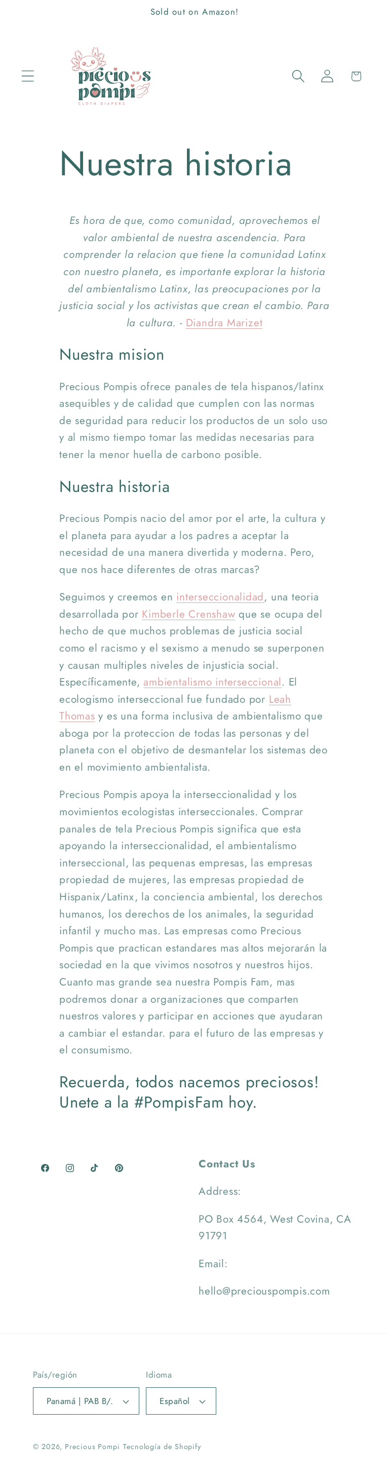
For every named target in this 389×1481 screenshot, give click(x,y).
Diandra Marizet (224, 322)
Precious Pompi (92, 1446)
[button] (27, 76)
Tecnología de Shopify (162, 1446)
